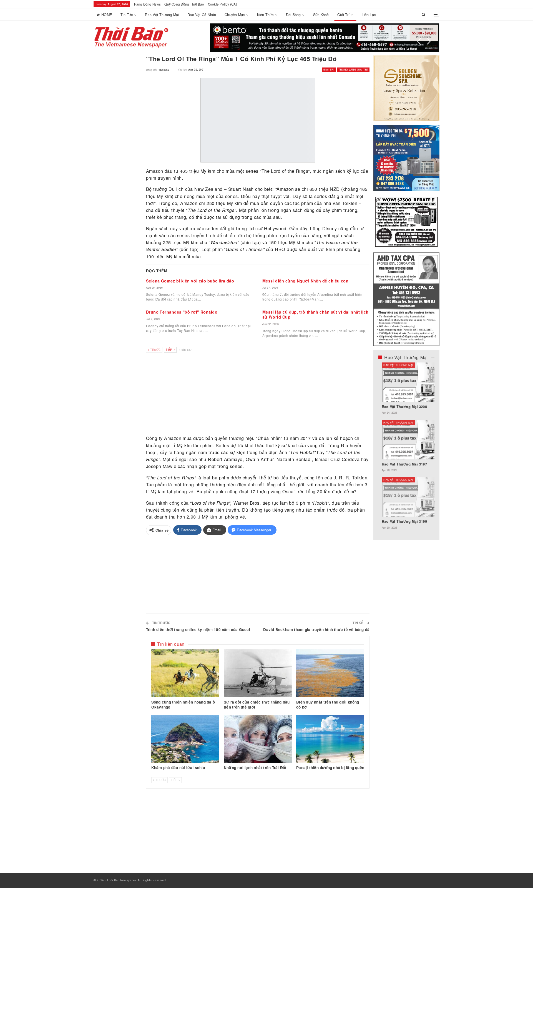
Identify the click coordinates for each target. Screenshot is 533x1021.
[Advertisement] (258, 397)
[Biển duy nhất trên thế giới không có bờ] (330, 673)
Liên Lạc (369, 14)
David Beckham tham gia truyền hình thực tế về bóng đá (316, 629)
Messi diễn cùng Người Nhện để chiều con (305, 281)
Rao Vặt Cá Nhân (201, 14)
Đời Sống (293, 14)
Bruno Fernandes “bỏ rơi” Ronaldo (181, 312)
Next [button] (428, 41)
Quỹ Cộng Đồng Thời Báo (184, 4)
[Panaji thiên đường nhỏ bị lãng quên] (330, 739)
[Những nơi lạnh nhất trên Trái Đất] (258, 739)
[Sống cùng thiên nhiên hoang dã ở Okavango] (185, 673)
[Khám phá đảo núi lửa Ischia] (185, 739)
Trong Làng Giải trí (353, 69)
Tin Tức (126, 14)
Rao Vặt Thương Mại (162, 14)
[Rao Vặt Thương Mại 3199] (406, 497)
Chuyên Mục (235, 14)
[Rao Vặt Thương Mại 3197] (406, 439)
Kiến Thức (265, 14)
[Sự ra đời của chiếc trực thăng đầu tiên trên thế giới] (258, 673)
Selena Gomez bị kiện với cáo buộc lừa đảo (190, 281)
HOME (106, 14)
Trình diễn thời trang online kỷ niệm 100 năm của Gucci (198, 629)
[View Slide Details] (324, 37)
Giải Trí (343, 14)
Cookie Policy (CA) (222, 4)
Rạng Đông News (147, 4)
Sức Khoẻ (321, 14)
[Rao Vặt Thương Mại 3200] (406, 382)
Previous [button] (419, 41)
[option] (406, 448)
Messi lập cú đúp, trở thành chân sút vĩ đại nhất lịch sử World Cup (315, 314)
